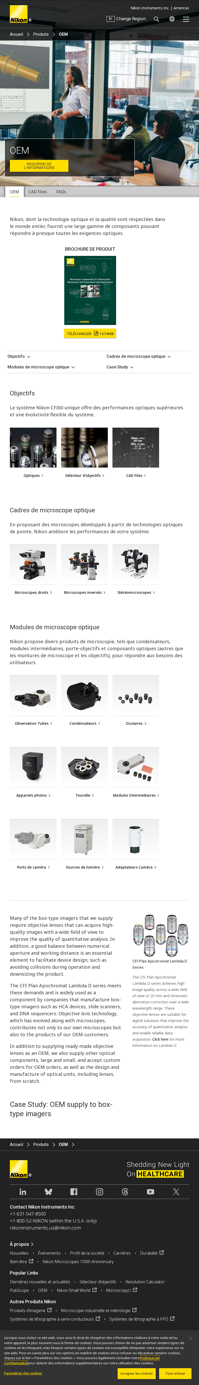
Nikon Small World (73, 1290)
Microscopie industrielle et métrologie (95, 1310)
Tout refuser (175, 1373)
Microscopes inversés (83, 592)
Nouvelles (19, 1253)
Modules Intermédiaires (134, 795)
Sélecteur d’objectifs (83, 475)
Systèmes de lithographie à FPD (138, 1319)
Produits (41, 34)
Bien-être (18, 1261)
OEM (42, 1290)
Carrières (122, 1253)
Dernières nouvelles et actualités (40, 1282)
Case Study (117, 367)
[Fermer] (190, 1338)
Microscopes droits (31, 592)
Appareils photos (31, 795)
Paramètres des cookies (23, 1373)
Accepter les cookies (136, 1373)
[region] (99, 1357)
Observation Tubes (31, 723)
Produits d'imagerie (27, 1310)
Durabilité (149, 1253)
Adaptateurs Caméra (134, 867)
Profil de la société (87, 1253)
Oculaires (134, 723)
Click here (160, 1039)
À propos (19, 1244)
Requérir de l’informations (39, 166)
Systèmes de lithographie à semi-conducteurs (52, 1319)
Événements (49, 1253)
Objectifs (16, 356)
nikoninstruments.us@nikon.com (45, 1228)
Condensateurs (82, 723)
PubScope (19, 1290)
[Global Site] (171, 19)
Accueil (16, 34)
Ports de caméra (31, 867)
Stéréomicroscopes (134, 592)
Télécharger (90, 333)
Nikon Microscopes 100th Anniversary (78, 1261)
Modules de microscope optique (38, 367)
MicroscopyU (118, 1290)
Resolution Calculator (145, 1282)
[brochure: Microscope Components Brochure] (90, 290)
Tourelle (82, 795)
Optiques (32, 475)
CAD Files (134, 475)
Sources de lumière (83, 867)
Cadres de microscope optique (135, 356)
